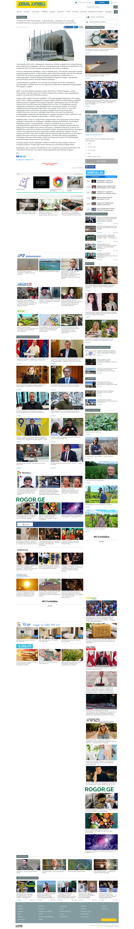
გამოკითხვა (91, 112)
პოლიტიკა (22, 17)
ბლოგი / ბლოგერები (97, 17)
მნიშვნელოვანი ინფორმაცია (97, 347)
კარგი (89, 143)
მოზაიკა (89, 264)
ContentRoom (77, 196)
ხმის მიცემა (101, 161)
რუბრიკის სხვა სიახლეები (28, 337)
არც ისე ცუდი (91, 150)
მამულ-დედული (92, 410)
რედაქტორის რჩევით (94, 27)
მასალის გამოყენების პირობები (112, 926)
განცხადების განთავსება (85, 2)
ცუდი (89, 153)
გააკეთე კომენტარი (77, 167)
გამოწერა (102, 2)
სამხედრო (90, 379)
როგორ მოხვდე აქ (78, 174)
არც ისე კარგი (92, 147)
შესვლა (115, 2)
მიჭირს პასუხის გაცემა (94, 156)
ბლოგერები (22, 857)
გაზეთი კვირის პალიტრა (97, 22)
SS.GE (18, 174)
